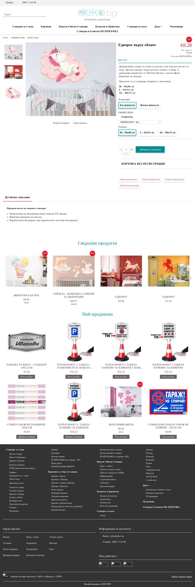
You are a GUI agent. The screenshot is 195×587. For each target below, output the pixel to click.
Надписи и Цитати (17, 465)
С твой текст (151, 480)
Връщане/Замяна (11, 555)
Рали (148, 467)
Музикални (14, 511)
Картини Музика (58, 510)
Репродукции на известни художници (66, 506)
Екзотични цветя (121, 424)
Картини (46, 26)
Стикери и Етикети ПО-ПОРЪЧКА (97, 31)
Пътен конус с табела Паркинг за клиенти (168, 366)
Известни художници (108, 506)
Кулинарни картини (59, 493)
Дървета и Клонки (17, 461)
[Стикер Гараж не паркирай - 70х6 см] (26, 402)
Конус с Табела (106, 466)
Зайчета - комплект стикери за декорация (73, 295)
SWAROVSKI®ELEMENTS (63, 467)
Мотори (149, 453)
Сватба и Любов (16, 497)
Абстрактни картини (59, 496)
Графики (12, 472)
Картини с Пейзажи (59, 479)
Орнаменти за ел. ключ (19, 476)
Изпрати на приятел (61, 123)
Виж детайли (27, 377)
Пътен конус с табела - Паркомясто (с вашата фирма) (73, 366)
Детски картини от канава (110, 453)
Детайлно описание (17, 197)
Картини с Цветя (58, 476)
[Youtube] (114, 548)
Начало (5, 37)
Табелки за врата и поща (110, 469)
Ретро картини (57, 490)
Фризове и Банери (16, 494)
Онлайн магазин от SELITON (97, 584)
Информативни (106, 476)
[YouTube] (190, 2)
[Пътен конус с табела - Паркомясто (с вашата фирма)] (73, 342)
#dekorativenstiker (128, 179)
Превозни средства (59, 500)
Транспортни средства (18, 504)
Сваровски (127, 117)
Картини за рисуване (154, 493)
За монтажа (32, 549)
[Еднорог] (121, 271)
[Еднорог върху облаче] (71, 115)
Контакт (53, 543)
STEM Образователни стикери (22, 468)
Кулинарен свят (15, 501)
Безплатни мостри (35, 555)
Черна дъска (56, 463)
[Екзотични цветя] (121, 402)
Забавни (54, 450)
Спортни (12, 507)
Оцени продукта (80, 123)
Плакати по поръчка (108, 496)
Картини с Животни (59, 486)
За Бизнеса (104, 483)
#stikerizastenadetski (129, 185)
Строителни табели (108, 479)
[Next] (190, 278)
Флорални (150, 460)
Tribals (103, 515)
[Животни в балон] (26, 271)
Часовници (176, 26)
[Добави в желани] (190, 144)
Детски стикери (15, 454)
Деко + (158, 26)
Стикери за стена (18, 37)
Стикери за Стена (22, 26)
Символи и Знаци (16, 487)
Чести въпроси (10, 549)
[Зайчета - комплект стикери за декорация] (73, 271)
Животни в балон (26, 295)
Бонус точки (32, 537)
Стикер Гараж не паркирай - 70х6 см (26, 426)
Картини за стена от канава (63, 472)
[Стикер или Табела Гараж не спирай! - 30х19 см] (168, 402)
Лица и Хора (14, 479)
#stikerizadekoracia (151, 179)
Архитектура (105, 499)
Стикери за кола (137, 26)
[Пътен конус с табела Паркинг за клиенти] (168, 342)
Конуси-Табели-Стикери (73, 26)
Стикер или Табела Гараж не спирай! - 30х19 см (168, 426)
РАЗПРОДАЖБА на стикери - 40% (65, 460)
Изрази (149, 463)
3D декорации (152, 496)
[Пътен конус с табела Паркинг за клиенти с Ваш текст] (121, 342)
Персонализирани (107, 486)
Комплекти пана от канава (111, 450)
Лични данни (56, 537)
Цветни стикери (33, 37)
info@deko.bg (117, 536)
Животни (150, 473)
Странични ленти (153, 470)
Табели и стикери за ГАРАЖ (112, 473)
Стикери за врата (16, 491)
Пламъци (150, 456)
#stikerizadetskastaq (174, 179)
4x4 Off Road (151, 477)
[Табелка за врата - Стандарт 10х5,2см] (26, 342)
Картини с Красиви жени (61, 503)
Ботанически (105, 503)
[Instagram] (185, 2)
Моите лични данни (182, 576)
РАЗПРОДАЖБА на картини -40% (114, 456)
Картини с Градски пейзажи (62, 483)
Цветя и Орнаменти (17, 457)
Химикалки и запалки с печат (158, 490)
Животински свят (16, 483)
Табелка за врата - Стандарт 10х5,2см (26, 366)
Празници (55, 453)
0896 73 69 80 (29, 2)
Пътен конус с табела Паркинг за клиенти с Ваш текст (121, 366)
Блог (52, 549)
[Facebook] (181, 2)
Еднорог (121, 297)
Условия (7, 543)
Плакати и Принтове (107, 26)
